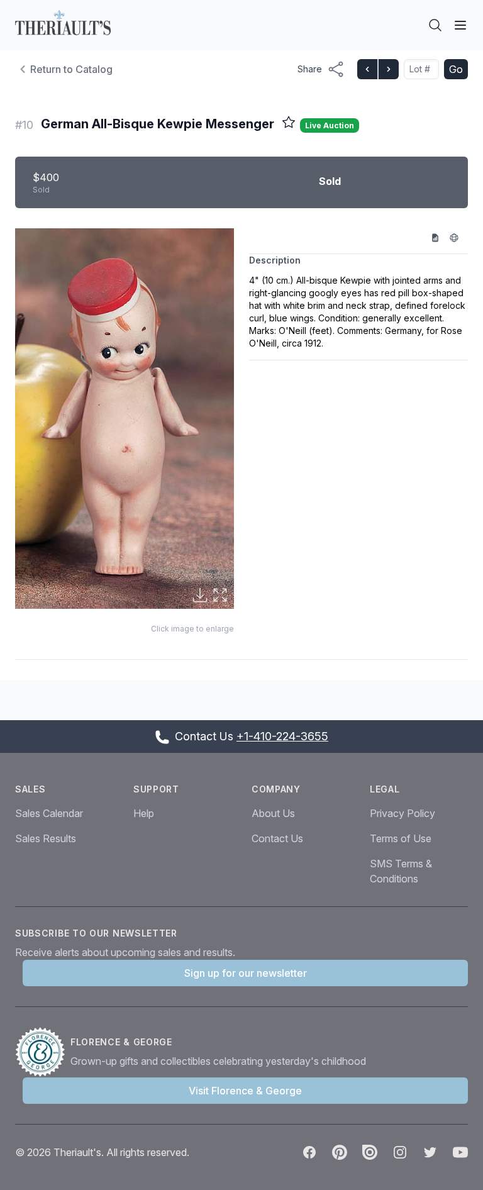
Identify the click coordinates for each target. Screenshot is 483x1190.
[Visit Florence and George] (42, 1052)
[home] (63, 22)
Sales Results (45, 838)
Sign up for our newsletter (245, 973)
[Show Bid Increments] (439, 237)
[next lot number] (388, 69)
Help (143, 813)
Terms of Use (400, 838)
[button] (124, 418)
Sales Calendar (49, 813)
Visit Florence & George (245, 1090)
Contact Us (277, 838)
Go (456, 69)
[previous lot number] (367, 69)
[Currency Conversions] (458, 237)
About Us (273, 813)
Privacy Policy (402, 813)
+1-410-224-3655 (282, 736)
